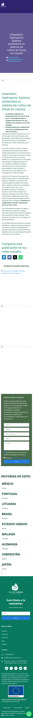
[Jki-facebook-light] (11, 668)
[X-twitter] (16, 668)
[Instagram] (25, 668)
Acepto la (16, 458)
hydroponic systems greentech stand (15, 60)
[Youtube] (20, 668)
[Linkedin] (6, 668)
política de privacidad (19, 458)
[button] (16, 8)
